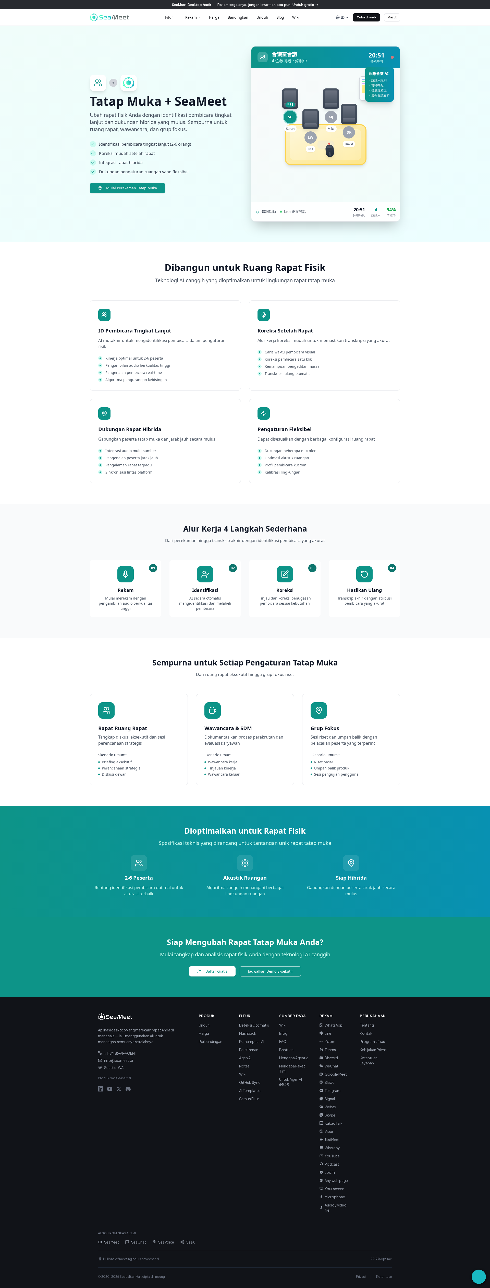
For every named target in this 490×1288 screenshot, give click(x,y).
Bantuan (286, 1049)
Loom (330, 1172)
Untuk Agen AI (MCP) (290, 1082)
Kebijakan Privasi (373, 1049)
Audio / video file (336, 1207)
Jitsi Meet (332, 1139)
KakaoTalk (333, 1123)
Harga (214, 17)
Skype (330, 1115)
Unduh (262, 17)
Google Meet (336, 1074)
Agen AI (245, 1057)
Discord (331, 1057)
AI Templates (250, 1090)
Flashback (247, 1033)
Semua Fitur (249, 1098)
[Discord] (128, 1088)
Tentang (367, 1025)
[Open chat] (479, 1277)
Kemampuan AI (251, 1041)
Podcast (332, 1164)
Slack (329, 1082)
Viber (329, 1131)
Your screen (334, 1188)
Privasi (361, 1277)
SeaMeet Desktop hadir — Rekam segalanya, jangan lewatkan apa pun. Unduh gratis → (245, 4)
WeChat (331, 1066)
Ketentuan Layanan (368, 1060)
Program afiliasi (373, 1041)
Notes (244, 1066)
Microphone (335, 1196)
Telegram (332, 1090)
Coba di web (366, 17)
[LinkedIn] (100, 1088)
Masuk (392, 17)
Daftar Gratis (216, 971)
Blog (280, 17)
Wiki (295, 17)
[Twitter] (118, 1088)
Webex (330, 1107)
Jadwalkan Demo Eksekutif (270, 971)
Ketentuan (384, 1277)
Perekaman (248, 1049)
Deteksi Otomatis (254, 1025)
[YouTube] (109, 1088)
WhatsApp (333, 1025)
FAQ (282, 1041)
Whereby (332, 1147)
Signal (330, 1098)
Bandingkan (238, 17)
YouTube (332, 1156)
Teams (330, 1049)
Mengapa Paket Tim (292, 1068)
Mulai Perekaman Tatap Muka (131, 188)
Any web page (336, 1180)
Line (328, 1033)
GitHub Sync (249, 1082)
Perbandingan (210, 1041)
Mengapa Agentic (293, 1057)
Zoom (330, 1041)
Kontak (366, 1033)
